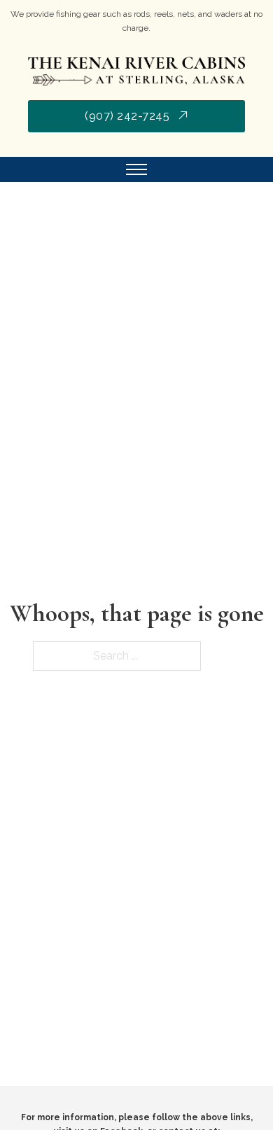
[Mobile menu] (136, 169)
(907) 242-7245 (127, 116)
